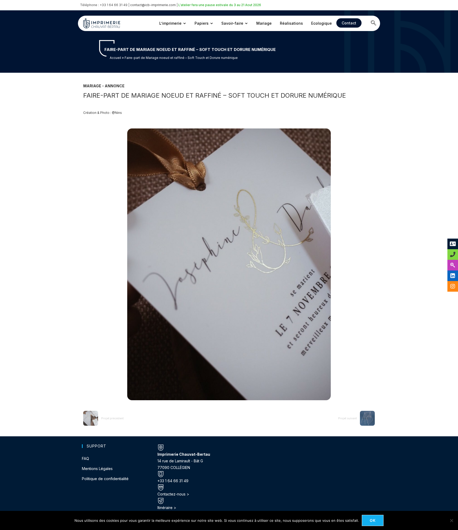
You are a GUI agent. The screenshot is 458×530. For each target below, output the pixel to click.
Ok (373, 520)
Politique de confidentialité (105, 478)
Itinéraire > (166, 507)
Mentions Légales (97, 468)
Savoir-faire (232, 23)
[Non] (451, 520)
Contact (349, 23)
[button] (373, 23)
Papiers (202, 23)
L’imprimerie (170, 23)
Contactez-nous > (173, 494)
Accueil (115, 58)
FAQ (85, 458)
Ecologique (321, 23)
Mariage (264, 23)
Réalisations (291, 23)
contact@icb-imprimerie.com (153, 5)
